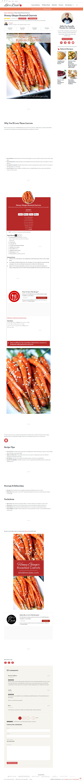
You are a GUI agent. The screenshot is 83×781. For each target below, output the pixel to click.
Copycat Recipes (35, 5)
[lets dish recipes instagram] (4, 1)
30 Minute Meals (46, 5)
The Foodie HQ (76, 779)
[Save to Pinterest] (5, 663)
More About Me (66, 39)
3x (20, 235)
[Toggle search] (77, 5)
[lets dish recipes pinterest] (7, 1)
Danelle (11, 23)
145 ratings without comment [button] (29, 721)
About (13, 1)
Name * (8, 728)
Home (9, 1)
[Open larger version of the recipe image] (28, 197)
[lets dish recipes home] (13, 5)
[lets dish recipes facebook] (2, 1)
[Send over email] (12, 663)
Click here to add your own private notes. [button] (17, 318)
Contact (16, 1)
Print (26, 214)
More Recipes (68, 5)
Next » (37, 717)
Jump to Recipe (33, 18)
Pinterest (27, 531)
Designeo (66, 779)
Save (36, 214)
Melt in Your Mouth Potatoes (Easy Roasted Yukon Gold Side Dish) (72, 64)
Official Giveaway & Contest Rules (21, 779)
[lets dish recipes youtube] (73, 42)
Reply (48, 675)
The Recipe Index (47, 9)
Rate (21, 214)
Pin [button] (31, 214)
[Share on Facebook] (9, 663)
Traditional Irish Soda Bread (60, 62)
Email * (8, 733)
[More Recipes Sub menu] (73, 5)
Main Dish (54, 5)
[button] (26, 209)
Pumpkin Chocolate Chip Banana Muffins (72, 82)
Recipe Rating (10, 739)
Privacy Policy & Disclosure (9, 779)
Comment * (9, 744)
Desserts (61, 5)
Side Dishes (11, 13)
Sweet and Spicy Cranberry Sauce (60, 82)
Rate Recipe (23, 18)
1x (15, 235)
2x (18, 235)
